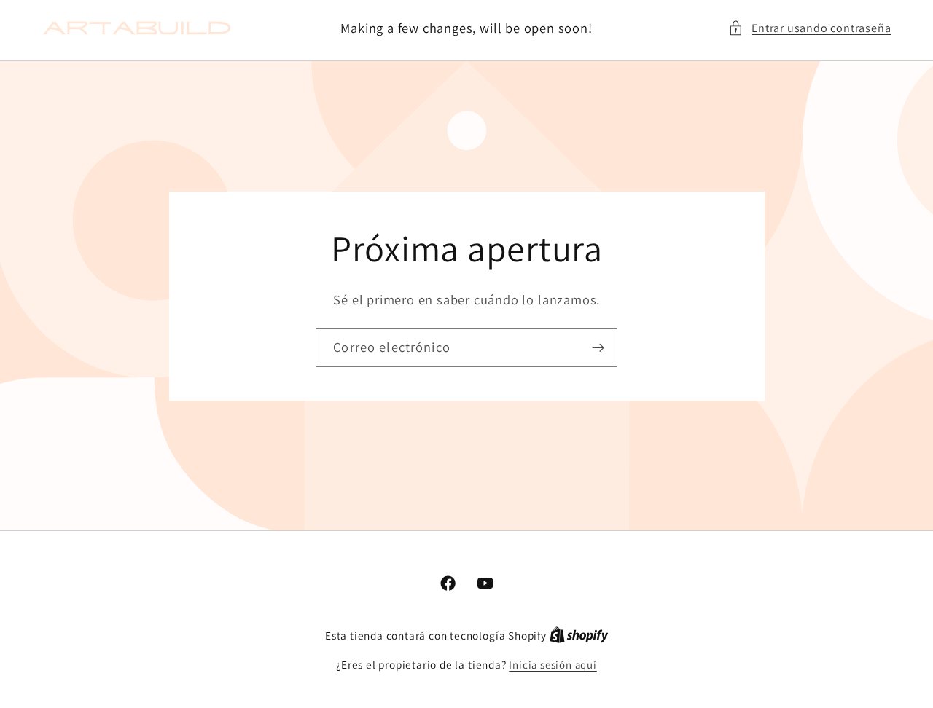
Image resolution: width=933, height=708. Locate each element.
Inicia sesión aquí (553, 665)
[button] (809, 28)
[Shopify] (579, 635)
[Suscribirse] (598, 347)
